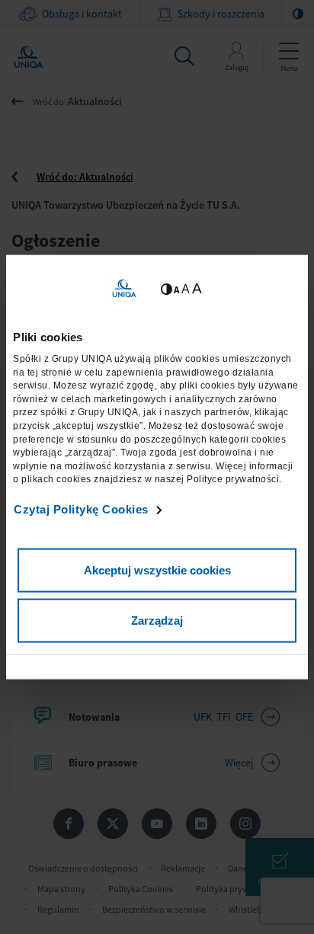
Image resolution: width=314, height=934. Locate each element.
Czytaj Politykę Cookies (81, 509)
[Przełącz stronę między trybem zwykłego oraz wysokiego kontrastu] (166, 288)
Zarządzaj (157, 619)
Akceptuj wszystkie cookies (157, 570)
